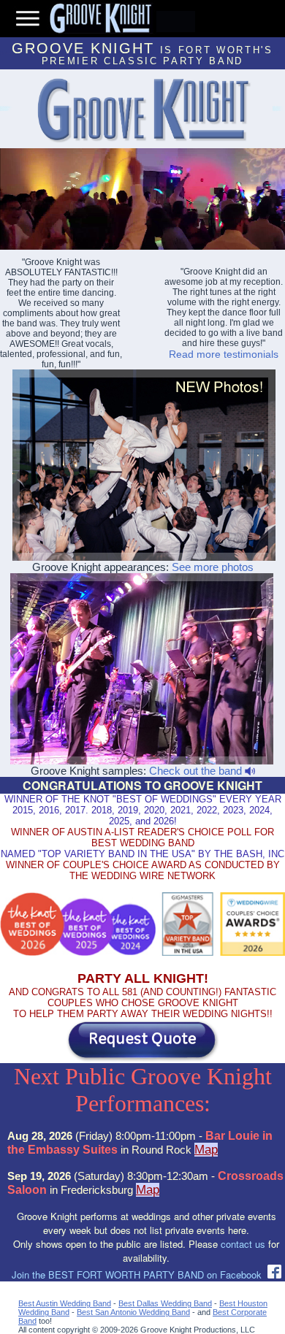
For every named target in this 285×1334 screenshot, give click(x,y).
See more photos (213, 567)
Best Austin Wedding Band (64, 1303)
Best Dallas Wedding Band (165, 1303)
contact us (243, 1244)
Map (206, 1150)
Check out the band (197, 770)
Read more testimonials (223, 354)
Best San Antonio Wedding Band (133, 1312)
